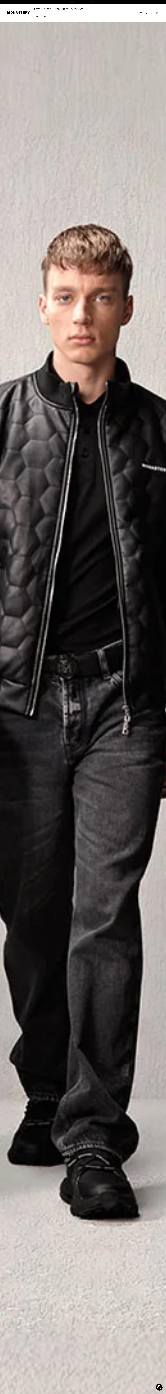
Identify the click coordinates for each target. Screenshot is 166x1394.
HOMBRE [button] (47, 9)
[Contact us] (159, 1387)
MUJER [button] (56, 9)
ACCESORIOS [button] (42, 16)
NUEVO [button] (36, 9)
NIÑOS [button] (65, 9)
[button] (146, 13)
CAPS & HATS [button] (77, 9)
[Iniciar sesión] (152, 13)
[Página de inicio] (18, 13)
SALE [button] (140, 13)
